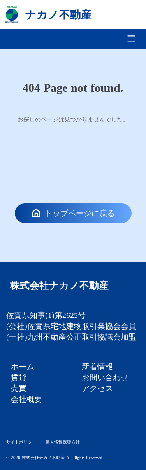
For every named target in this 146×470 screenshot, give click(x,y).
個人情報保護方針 (63, 442)
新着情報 (97, 366)
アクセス (97, 388)
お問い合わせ (105, 377)
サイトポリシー (21, 442)
